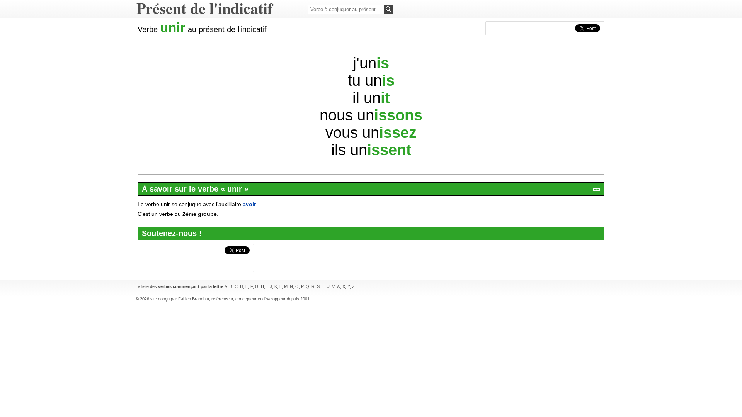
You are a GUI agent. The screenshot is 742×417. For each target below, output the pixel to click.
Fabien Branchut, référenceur (205, 299)
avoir (249, 204)
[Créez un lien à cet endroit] (596, 189)
